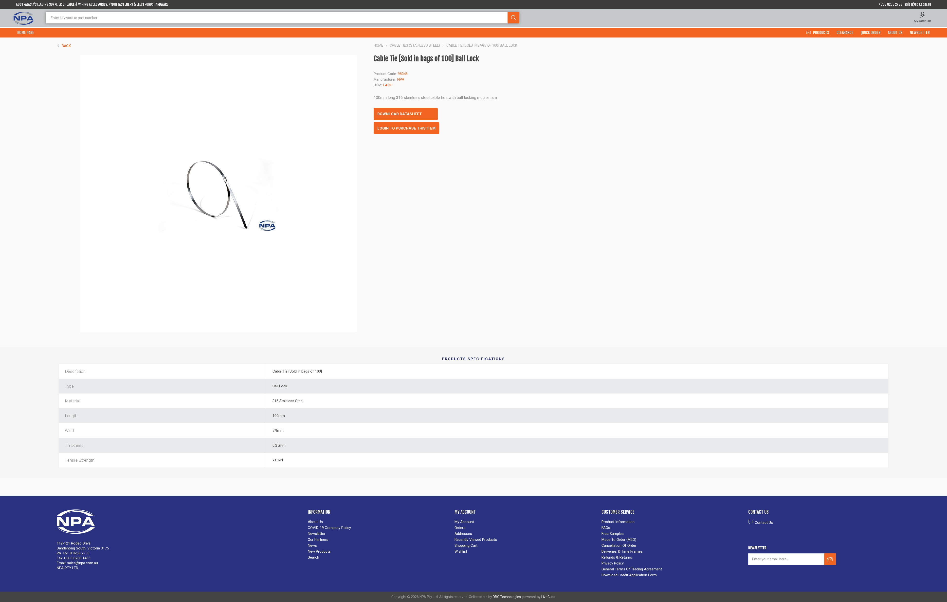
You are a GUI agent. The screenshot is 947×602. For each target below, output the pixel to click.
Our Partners (318, 539)
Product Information (618, 522)
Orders (460, 528)
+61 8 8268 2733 (890, 4)
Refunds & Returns (616, 557)
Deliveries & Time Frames (622, 551)
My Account (922, 21)
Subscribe (830, 559)
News (312, 545)
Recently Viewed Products (476, 539)
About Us (315, 522)
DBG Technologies (507, 597)
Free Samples (612, 533)
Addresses (463, 533)
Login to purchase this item (406, 128)
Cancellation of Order (618, 545)
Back (66, 46)
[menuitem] (379, 522)
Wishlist (461, 551)
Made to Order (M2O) (618, 539)
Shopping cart (466, 545)
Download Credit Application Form (629, 575)
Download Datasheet (399, 114)
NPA (400, 79)
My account (464, 522)
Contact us (764, 522)
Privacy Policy (612, 563)
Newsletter (316, 533)
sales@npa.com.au (918, 4)
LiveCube (548, 597)
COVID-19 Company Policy (329, 528)
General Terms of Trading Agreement (631, 569)
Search (513, 17)
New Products (319, 551)
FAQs (605, 528)
